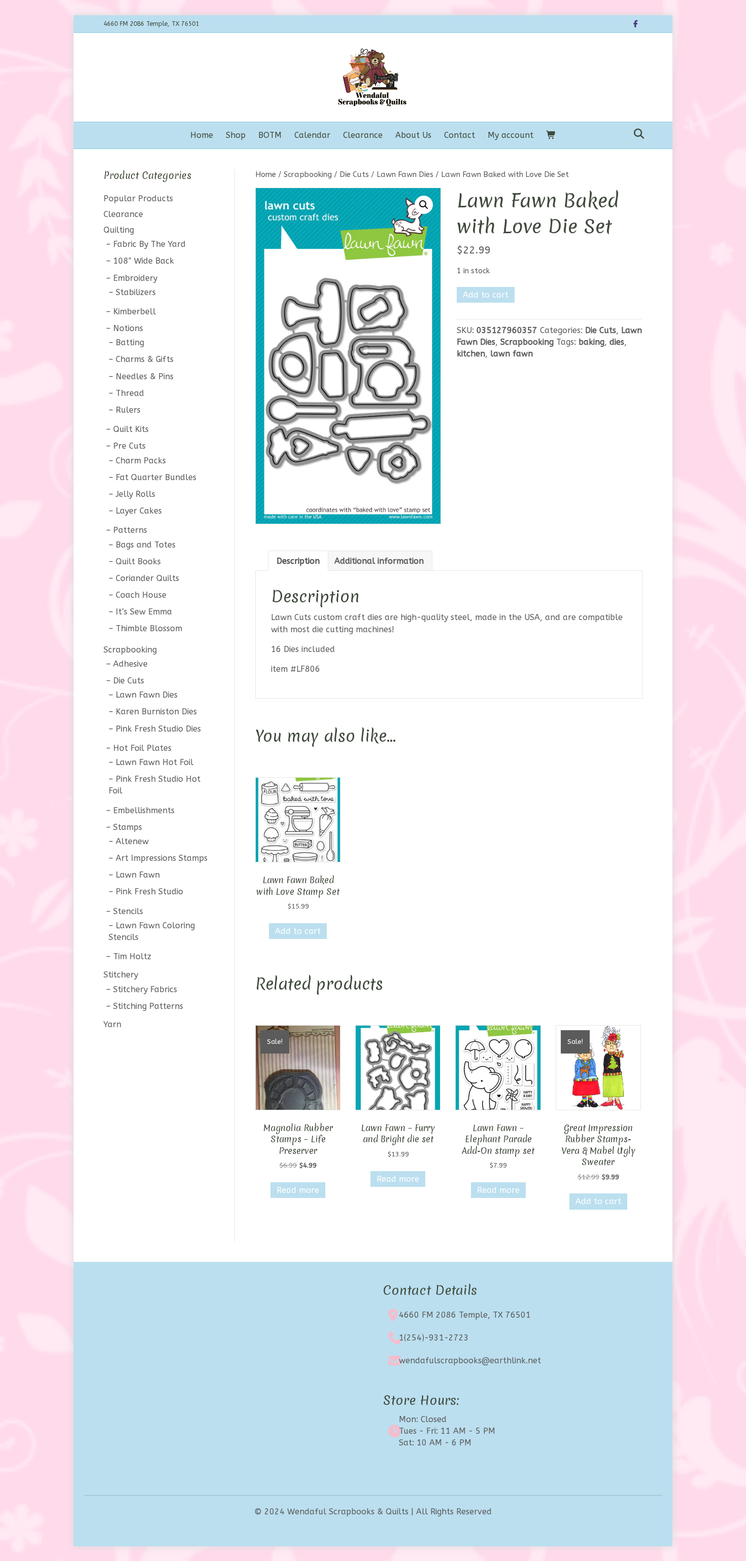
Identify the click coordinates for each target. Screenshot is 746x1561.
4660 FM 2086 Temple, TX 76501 (465, 1315)
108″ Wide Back (143, 261)
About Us (413, 135)
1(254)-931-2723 (434, 1337)
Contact (459, 135)
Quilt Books (138, 561)
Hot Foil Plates (142, 748)
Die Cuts (354, 174)
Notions (128, 328)
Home (201, 135)
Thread (130, 393)
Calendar (312, 135)
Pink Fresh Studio (149, 891)
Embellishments (144, 810)
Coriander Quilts (147, 578)
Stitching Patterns (148, 1006)
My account (510, 135)
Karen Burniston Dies (156, 711)
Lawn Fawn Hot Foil (154, 762)
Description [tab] (298, 561)
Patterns (130, 530)
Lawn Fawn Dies (405, 174)
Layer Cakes (139, 511)
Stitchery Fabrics (145, 989)
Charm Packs (141, 460)
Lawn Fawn (138, 875)
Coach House (141, 595)
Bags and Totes (146, 545)
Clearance (363, 135)
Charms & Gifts (145, 359)
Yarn (112, 1024)
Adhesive (130, 664)
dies (616, 342)
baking (591, 342)
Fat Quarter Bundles (156, 477)
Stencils (128, 911)
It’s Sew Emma (144, 611)
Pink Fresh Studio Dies (158, 729)
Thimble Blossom (149, 628)
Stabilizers (136, 292)
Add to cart (485, 295)
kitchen (471, 353)
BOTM (270, 135)
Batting (130, 342)
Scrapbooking (308, 174)
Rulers (128, 410)
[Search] (636, 134)
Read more (298, 1190)
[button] (424, 205)
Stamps (127, 827)
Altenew (132, 841)
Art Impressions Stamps (162, 858)
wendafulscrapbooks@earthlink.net (470, 1360)
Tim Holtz (132, 956)
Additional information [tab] (379, 561)
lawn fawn (511, 353)
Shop (236, 135)
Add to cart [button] (298, 931)
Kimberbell (134, 311)
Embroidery (135, 278)
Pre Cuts (129, 446)
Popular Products (138, 198)
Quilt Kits (131, 429)
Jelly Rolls (135, 494)
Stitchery (121, 974)
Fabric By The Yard (149, 244)
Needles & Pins (145, 376)
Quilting (119, 230)
